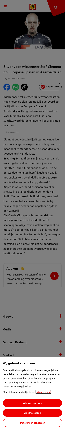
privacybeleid (43, 391)
